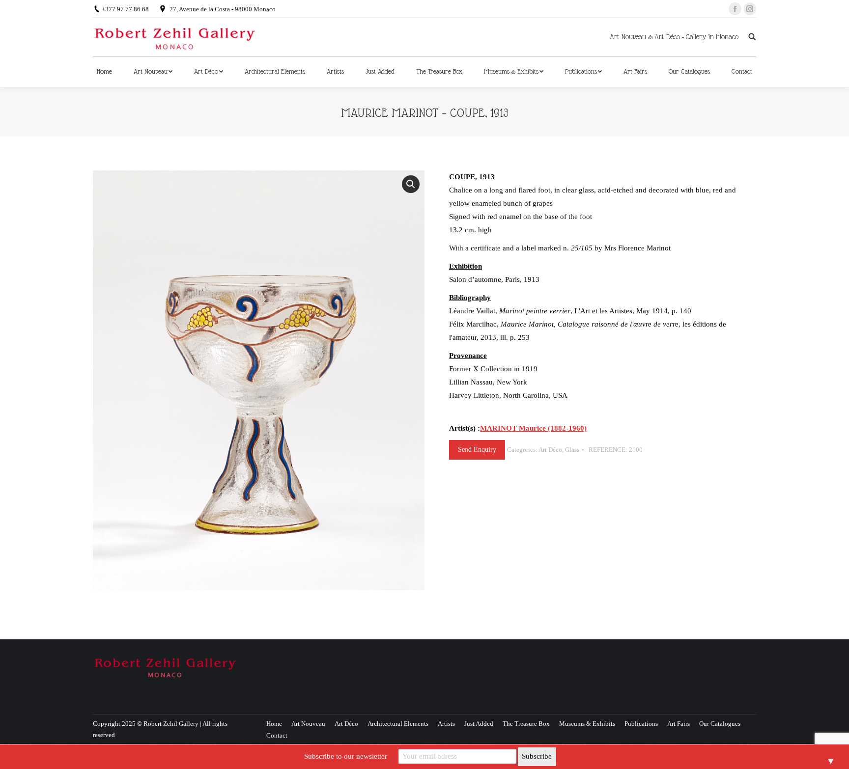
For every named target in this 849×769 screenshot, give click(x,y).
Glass (572, 449)
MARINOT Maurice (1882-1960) (533, 428)
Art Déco (550, 449)
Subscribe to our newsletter (345, 756)
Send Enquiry (477, 449)
